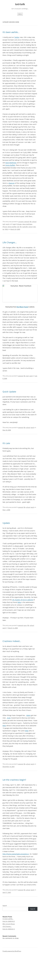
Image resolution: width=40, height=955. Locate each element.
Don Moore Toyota (22, 307)
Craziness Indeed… (12, 641)
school (34, 222)
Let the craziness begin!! (14, 779)
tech (4, 224)
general (26, 222)
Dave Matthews (10, 163)
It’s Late (6, 443)
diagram (12, 183)
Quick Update (9, 391)
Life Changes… (10, 242)
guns (25, 625)
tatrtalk (20, 4)
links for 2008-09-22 (9, 921)
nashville (25, 227)
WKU (6, 229)
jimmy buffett (12, 227)
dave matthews (27, 224)
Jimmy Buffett (10, 165)
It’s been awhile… (11, 32)
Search (5, 906)
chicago (19, 224)
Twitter (16, 37)
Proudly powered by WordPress (12, 951)
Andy (9, 718)
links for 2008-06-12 (9, 929)
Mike (19, 602)
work (7, 224)
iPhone (5, 227)
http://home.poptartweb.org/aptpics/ (16, 854)
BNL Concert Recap (9, 924)
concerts (21, 222)
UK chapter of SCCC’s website (22, 600)
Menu (20, 14)
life (30, 222)
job (18, 227)
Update (6, 523)
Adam (28, 715)
